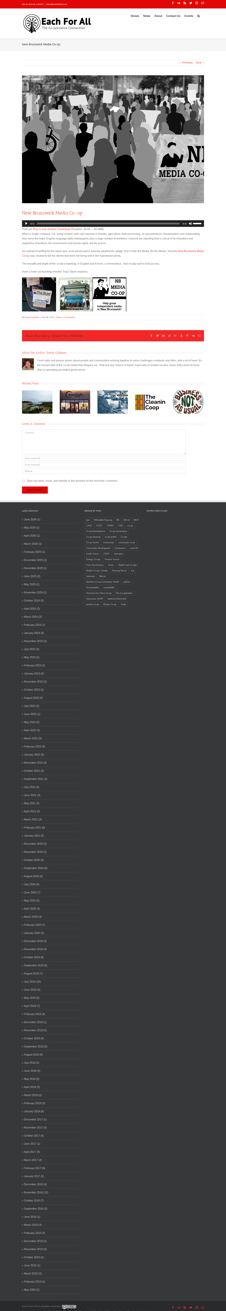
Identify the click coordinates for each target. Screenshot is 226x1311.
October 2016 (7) (34, 1200)
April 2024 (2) (32, 608)
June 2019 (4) (32, 989)
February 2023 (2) (34, 665)
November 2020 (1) (35, 852)
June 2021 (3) (32, 795)
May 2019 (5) (31, 997)
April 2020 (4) (32, 908)
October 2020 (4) (34, 860)
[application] (113, 223)
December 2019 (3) (35, 941)
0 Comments (69, 317)
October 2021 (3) (34, 770)
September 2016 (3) (35, 1208)
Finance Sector (112, 559)
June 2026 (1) (32, 519)
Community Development (98, 548)
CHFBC (110, 525)
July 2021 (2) (31, 787)
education (118, 553)
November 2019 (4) (35, 949)
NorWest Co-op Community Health (102, 582)
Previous (187, 62)
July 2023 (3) (31, 649)
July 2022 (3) (31, 706)
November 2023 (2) (35, 641)
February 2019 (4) (34, 1014)
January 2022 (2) (34, 754)
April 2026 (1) (32, 535)
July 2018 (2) (31, 1062)
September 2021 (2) (35, 779)
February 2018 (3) (34, 1103)
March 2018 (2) (33, 1095)
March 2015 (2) (33, 1273)
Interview (90, 576)
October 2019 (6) (34, 957)
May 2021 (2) (31, 803)
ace (88, 520)
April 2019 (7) (32, 1006)
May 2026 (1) (31, 527)
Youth (123, 604)
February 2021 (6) (34, 827)
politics (126, 582)
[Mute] (190, 223)
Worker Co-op (109, 604)
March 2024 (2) (33, 616)
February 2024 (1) (34, 624)
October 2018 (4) (34, 1038)
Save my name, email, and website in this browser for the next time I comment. (72, 480)
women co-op (92, 604)
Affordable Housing (103, 520)
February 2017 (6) (34, 1168)
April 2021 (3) (32, 811)
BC (117, 520)
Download (64, 229)
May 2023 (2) (31, 657)
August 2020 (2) (33, 876)
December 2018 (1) (35, 1022)
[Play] (26, 223)
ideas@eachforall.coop (56, 4)
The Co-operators (124, 593)
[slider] (197, 223)
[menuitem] (135, 16)
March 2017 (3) (33, 1160)
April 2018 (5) (32, 1087)
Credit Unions (92, 553)
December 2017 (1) (35, 1119)
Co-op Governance (118, 531)
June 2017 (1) (32, 1143)
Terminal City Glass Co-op (98, 593)
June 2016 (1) (32, 1216)
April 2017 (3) (32, 1151)
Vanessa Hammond (116, 599)
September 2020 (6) (35, 868)
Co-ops (124, 537)
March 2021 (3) (33, 819)
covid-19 (134, 548)
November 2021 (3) (35, 762)
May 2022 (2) (31, 722)
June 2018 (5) (32, 1070)
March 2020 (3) (33, 916)
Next (198, 62)
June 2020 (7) (32, 892)
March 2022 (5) (33, 738)
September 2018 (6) (35, 1046)
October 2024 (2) (34, 600)
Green (111, 565)
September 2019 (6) (35, 965)
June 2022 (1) (32, 714)
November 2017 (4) (35, 1127)
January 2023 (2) (34, 673)
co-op (130, 525)
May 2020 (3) (31, 900)
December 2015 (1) (35, 1241)
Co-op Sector (92, 542)
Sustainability (92, 587)
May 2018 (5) (31, 1079)
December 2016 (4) (35, 1184)
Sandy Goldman (32, 317)
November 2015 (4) (35, 1249)
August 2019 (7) (33, 973)
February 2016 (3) (34, 1233)
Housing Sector (119, 570)
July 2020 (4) (31, 884)
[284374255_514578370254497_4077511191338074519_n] (113, 139)
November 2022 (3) (35, 681)
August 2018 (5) (33, 1054)
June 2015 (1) (32, 1265)
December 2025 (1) (35, 560)
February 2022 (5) (34, 746)
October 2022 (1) (34, 689)
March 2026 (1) (33, 543)
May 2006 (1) (31, 1289)
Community (108, 542)
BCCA (127, 520)
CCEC (99, 525)
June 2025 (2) (32, 576)
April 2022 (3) (32, 730)
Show (58, 317)
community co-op (126, 542)
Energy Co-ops (93, 559)
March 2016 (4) (33, 1224)
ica (132, 570)
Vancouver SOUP (94, 599)
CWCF (106, 553)
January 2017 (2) (34, 1176)
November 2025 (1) (35, 568)
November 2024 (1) (35, 592)
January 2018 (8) (34, 1111)
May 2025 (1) (31, 584)
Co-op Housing (93, 537)
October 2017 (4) (34, 1135)
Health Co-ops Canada (97, 570)
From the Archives (95, 565)
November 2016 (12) (36, 1192)
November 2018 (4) (35, 1030)
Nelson (102, 576)
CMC (120, 525)
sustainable (108, 587)
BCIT (136, 520)
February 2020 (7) (34, 924)
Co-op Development (95, 531)
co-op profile (110, 537)
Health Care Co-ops (127, 565)
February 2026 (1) (34, 552)
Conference (120, 548)
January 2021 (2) (34, 835)
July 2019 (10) (32, 981)
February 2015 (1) (34, 1281)
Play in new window (44, 229)
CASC (89, 525)
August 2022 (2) (33, 697)
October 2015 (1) (34, 1257)
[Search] (198, 16)
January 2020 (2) (34, 933)
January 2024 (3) (34, 633)
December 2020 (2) (35, 843)
